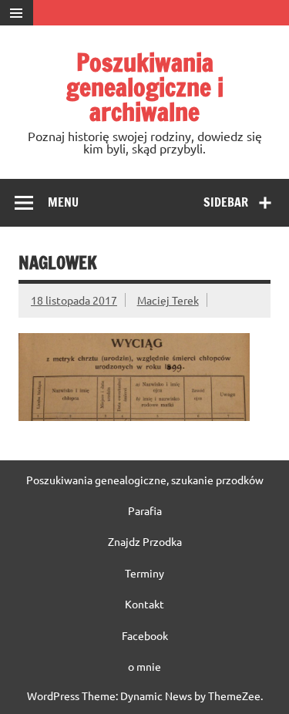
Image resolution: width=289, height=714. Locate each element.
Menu (63, 202)
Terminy (144, 572)
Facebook (145, 635)
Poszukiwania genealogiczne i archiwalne (144, 87)
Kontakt (144, 603)
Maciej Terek (168, 300)
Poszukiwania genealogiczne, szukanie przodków (145, 479)
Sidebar (225, 202)
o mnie (144, 666)
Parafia (145, 510)
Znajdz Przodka (145, 541)
